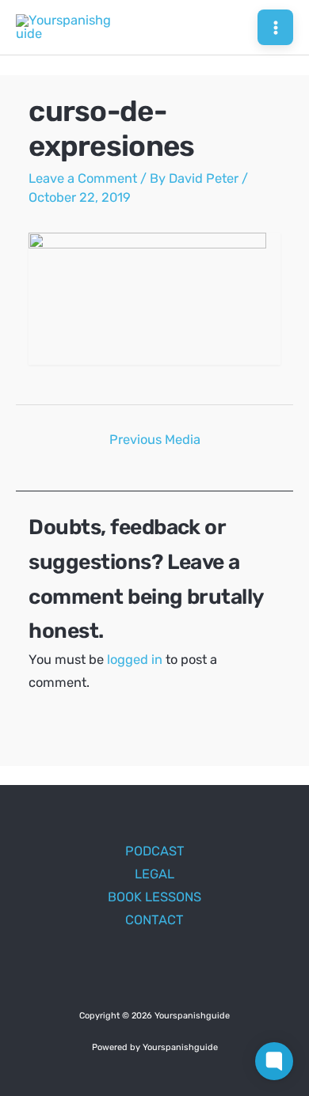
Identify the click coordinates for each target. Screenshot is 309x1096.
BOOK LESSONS (154, 896)
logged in (134, 659)
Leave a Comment (83, 178)
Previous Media (154, 439)
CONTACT (154, 919)
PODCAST (155, 851)
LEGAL (154, 874)
